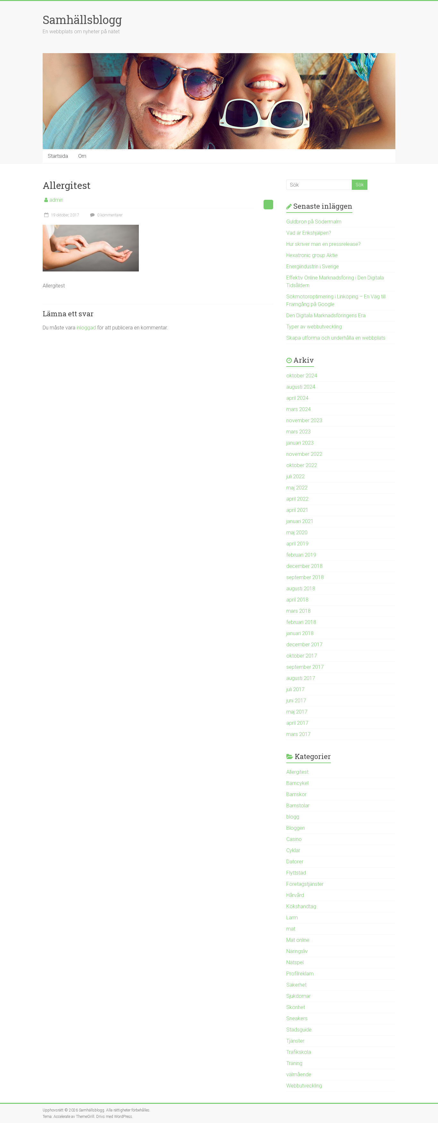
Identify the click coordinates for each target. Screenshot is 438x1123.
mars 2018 (298, 611)
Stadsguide (299, 1030)
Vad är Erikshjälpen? (308, 233)
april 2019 (297, 544)
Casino (294, 839)
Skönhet (295, 1007)
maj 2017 (296, 712)
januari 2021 (300, 521)
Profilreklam (300, 974)
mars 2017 (298, 734)
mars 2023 (298, 432)
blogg (292, 817)
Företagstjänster (305, 884)
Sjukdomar (298, 996)
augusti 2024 (300, 387)
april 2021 (297, 510)
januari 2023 (300, 443)
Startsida (58, 156)
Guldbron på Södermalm (313, 222)
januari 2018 (300, 633)
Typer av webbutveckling (314, 327)
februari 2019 (301, 555)
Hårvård (295, 895)
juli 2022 (295, 476)
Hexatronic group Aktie (312, 255)
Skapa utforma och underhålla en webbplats (335, 338)
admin (56, 200)
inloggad (86, 328)
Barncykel (297, 783)
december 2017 (304, 645)
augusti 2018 (300, 589)
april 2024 (297, 398)
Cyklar (293, 850)
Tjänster (295, 1041)
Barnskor (296, 794)
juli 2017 (295, 689)
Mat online (297, 940)
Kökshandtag (301, 906)
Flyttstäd (296, 873)
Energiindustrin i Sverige (312, 266)
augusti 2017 (300, 678)
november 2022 (304, 454)
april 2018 (297, 600)
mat (290, 929)
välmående (298, 1074)
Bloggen (295, 828)
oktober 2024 (301, 376)
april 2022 (297, 499)
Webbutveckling (304, 1086)
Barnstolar (297, 806)
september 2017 (305, 667)
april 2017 (297, 723)
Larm (292, 918)
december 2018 (304, 566)
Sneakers (296, 1018)
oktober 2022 (301, 465)
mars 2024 (298, 409)
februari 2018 (301, 622)
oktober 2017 (301, 656)
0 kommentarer (109, 215)
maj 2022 (296, 488)
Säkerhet (296, 985)
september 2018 (305, 577)
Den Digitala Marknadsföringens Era (326, 315)
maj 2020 (296, 532)
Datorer (294, 862)
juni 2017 (296, 701)
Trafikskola (298, 1052)
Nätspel (295, 962)
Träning (294, 1063)
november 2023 (304, 420)
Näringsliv (297, 951)
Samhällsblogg (82, 19)
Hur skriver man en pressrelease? (323, 244)
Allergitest (297, 772)
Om (82, 156)
